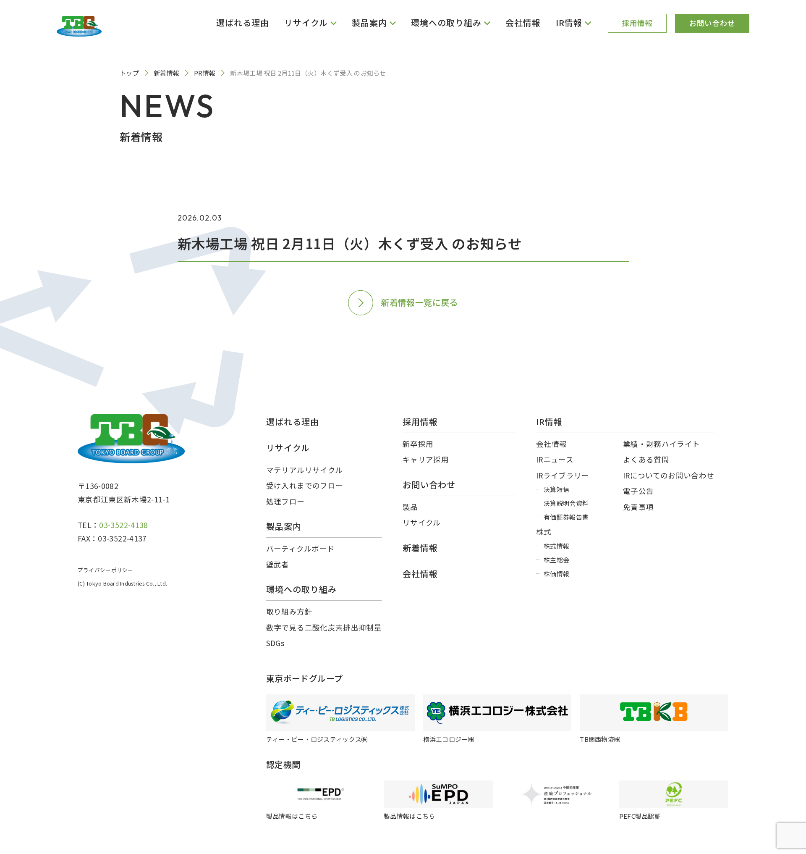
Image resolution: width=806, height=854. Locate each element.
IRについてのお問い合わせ (668, 475)
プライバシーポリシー (105, 570)
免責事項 (638, 507)
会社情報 (523, 22)
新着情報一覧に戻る (419, 302)
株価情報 (556, 573)
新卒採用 (418, 444)
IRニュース (554, 459)
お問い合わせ (712, 23)
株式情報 (556, 545)
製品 (410, 507)
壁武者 (277, 564)
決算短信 (556, 489)
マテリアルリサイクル (304, 470)
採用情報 (637, 23)
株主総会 (556, 559)
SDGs (275, 643)
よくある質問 (646, 459)
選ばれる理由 (242, 22)
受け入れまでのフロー (304, 485)
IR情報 (549, 421)
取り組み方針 (289, 611)
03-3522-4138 (123, 525)
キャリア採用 (426, 459)
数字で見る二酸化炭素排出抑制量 (324, 627)
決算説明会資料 (566, 503)
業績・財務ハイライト (661, 444)
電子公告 (638, 491)
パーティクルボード (300, 548)
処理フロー (285, 501)
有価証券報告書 (566, 516)
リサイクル (422, 522)
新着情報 (420, 547)
